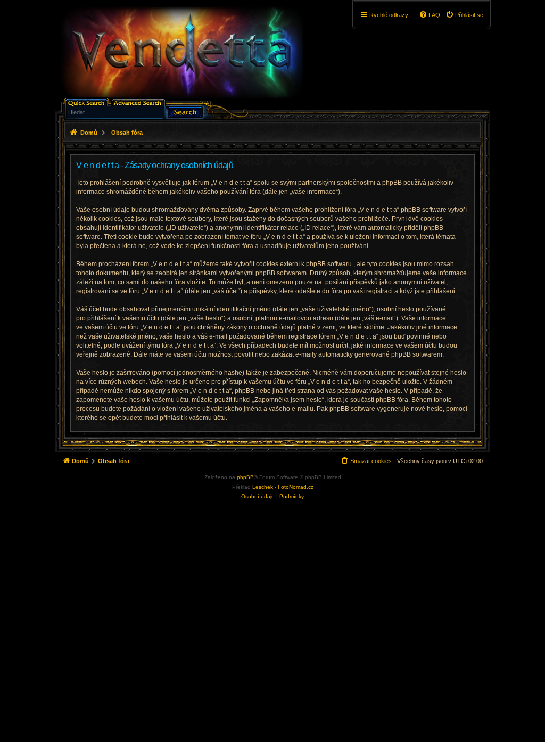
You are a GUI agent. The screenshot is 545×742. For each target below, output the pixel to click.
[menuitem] (464, 15)
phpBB (245, 477)
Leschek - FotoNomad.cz (282, 487)
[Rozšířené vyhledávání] (139, 101)
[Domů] (181, 52)
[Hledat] (185, 111)
